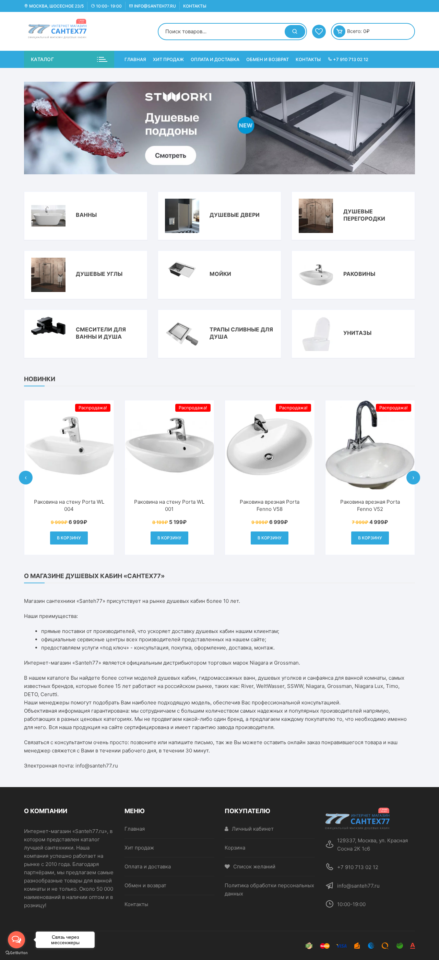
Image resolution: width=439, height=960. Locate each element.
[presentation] (26, 477)
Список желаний (254, 866)
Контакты (194, 6)
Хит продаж (168, 59)
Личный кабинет (253, 829)
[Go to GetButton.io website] (16, 953)
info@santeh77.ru (154, 6)
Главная (135, 59)
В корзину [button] (91, 537)
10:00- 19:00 (108, 6)
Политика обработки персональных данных (269, 889)
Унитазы (357, 332)
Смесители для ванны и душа (101, 333)
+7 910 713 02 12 (350, 59)
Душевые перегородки (364, 215)
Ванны (86, 214)
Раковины (359, 273)
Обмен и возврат (267, 59)
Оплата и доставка (215, 59)
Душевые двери (235, 214)
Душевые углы (99, 273)
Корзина (235, 847)
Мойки (220, 273)
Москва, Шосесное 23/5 (56, 6)
